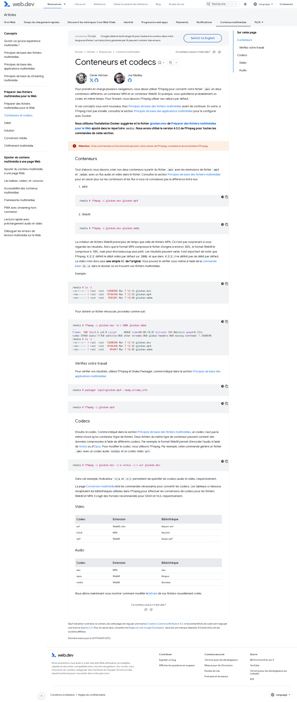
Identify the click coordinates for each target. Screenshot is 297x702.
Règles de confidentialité (91, 694)
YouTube (254, 665)
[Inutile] (219, 52)
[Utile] (214, 52)
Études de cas (176, 4)
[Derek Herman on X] (92, 81)
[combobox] (222, 4)
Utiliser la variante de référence (131, 4)
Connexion (286, 4)
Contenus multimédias (233, 22)
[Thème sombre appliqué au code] (223, 197)
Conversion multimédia (100, 486)
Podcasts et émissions (216, 676)
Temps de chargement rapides (41, 22)
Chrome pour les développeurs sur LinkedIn (268, 672)
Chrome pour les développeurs (221, 659)
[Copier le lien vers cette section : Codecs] (93, 421)
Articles (10, 15)
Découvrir (80, 4)
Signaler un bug (167, 659)
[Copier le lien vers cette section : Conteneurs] (100, 159)
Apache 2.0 (87, 627)
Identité (128, 22)
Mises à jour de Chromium (219, 665)
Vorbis (83, 446)
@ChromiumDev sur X (262, 659)
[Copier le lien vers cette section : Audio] (87, 550)
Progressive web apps (154, 22)
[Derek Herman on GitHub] (96, 81)
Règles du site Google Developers (146, 627)
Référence (99, 4)
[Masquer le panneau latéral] (41, 695)
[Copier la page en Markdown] (171, 63)
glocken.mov (158, 123)
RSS (252, 679)
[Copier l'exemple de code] (227, 197)
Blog (158, 4)
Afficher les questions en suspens (177, 665)
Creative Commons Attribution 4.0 (165, 623)
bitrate (153, 593)
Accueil (79, 51)
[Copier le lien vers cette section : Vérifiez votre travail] (110, 364)
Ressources (55, 4)
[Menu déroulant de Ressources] (66, 4)
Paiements (182, 22)
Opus (97, 446)
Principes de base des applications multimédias (163, 111)
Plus (257, 22)
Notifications (204, 22)
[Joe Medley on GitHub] (130, 81)
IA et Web (9, 22)
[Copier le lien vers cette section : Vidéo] (87, 507)
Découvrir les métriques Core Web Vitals (92, 22)
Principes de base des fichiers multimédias (154, 106)
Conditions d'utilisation (62, 694)
